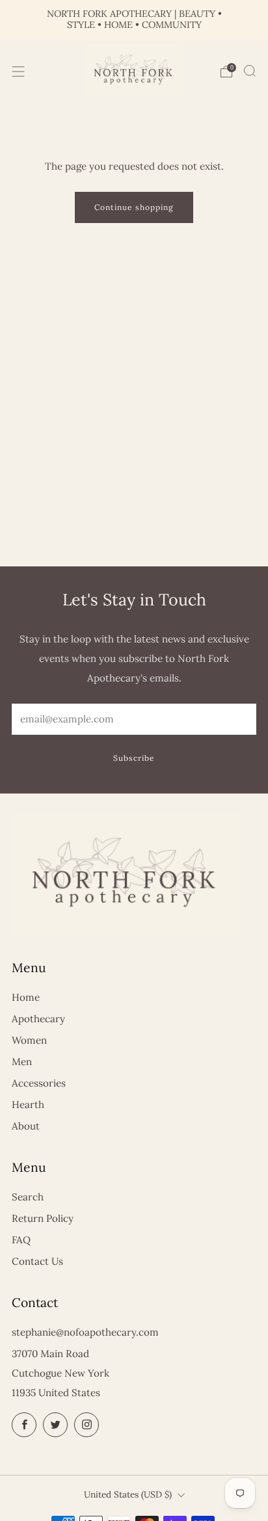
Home (26, 997)
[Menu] (18, 71)
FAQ (21, 1240)
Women (29, 1040)
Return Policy (43, 1218)
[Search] (249, 70)
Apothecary (38, 1018)
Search (28, 1197)
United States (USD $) (128, 1494)
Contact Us (37, 1261)
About (26, 1126)
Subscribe (134, 758)
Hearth (28, 1104)
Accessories (39, 1083)
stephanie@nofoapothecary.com (85, 1332)
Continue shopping (134, 207)
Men (22, 1061)
